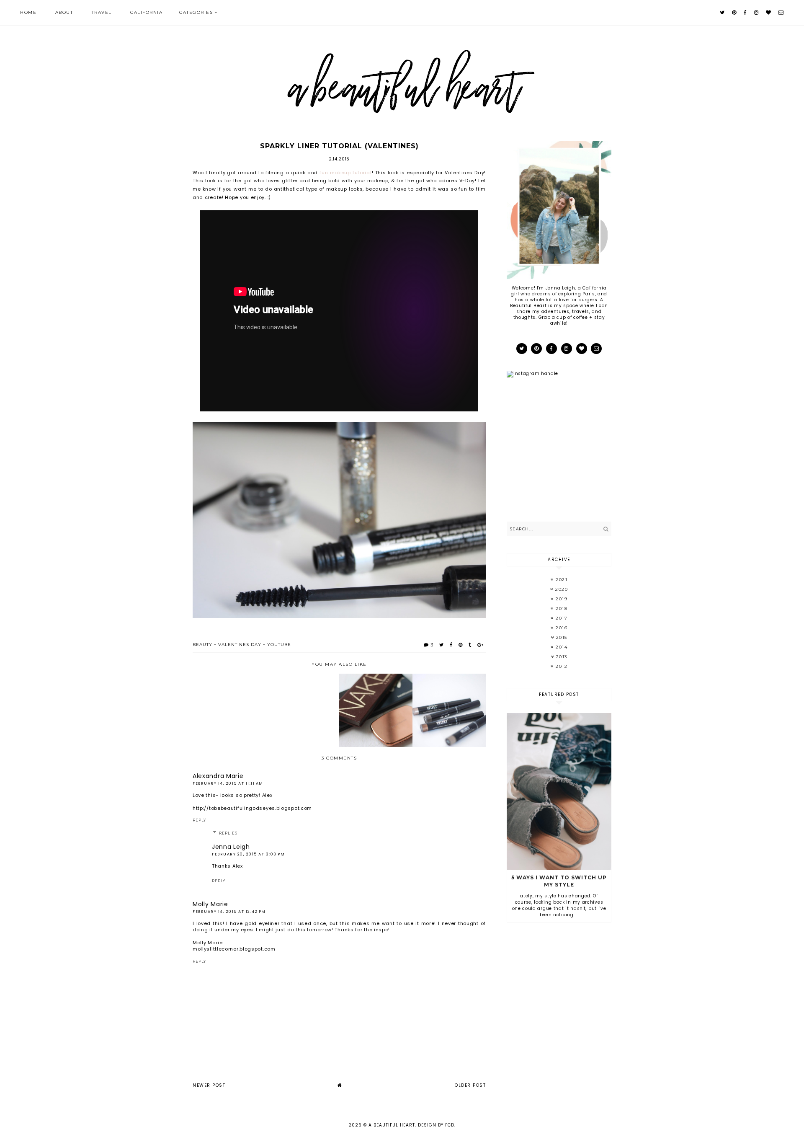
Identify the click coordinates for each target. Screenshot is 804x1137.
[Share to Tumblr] (470, 645)
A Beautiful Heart (391, 1125)
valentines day (239, 644)
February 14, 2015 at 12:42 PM (229, 911)
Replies (228, 833)
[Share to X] (441, 645)
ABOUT (64, 12)
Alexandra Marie (218, 776)
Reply (199, 820)
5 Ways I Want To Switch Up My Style (559, 881)
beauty (202, 644)
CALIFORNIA (146, 12)
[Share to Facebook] (451, 645)
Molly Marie (210, 904)
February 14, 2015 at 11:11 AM (228, 783)
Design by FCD (436, 1125)
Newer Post (209, 1085)
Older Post (470, 1085)
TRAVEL (102, 12)
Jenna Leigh (231, 846)
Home (28, 12)
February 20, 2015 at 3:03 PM (248, 854)
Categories (196, 12)
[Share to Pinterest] (461, 645)
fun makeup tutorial (345, 172)
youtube (279, 644)
